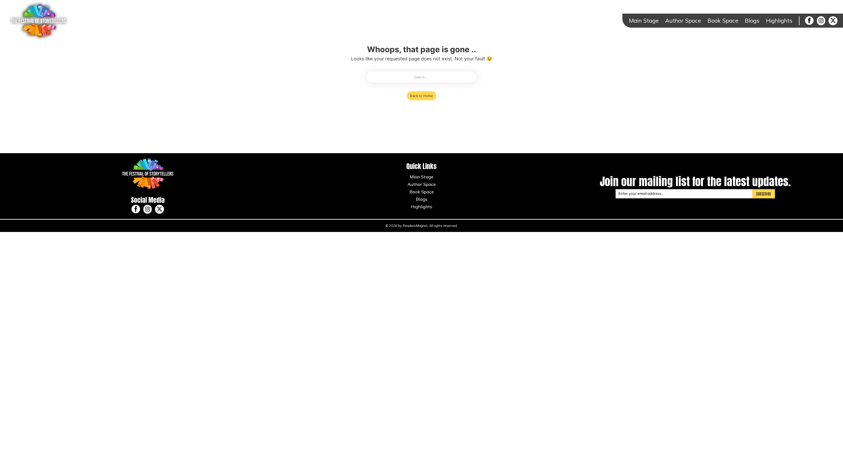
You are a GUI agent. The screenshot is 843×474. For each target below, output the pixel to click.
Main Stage (644, 20)
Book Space (723, 20)
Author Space (683, 20)
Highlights (779, 20)
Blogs (752, 20)
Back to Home (421, 96)
